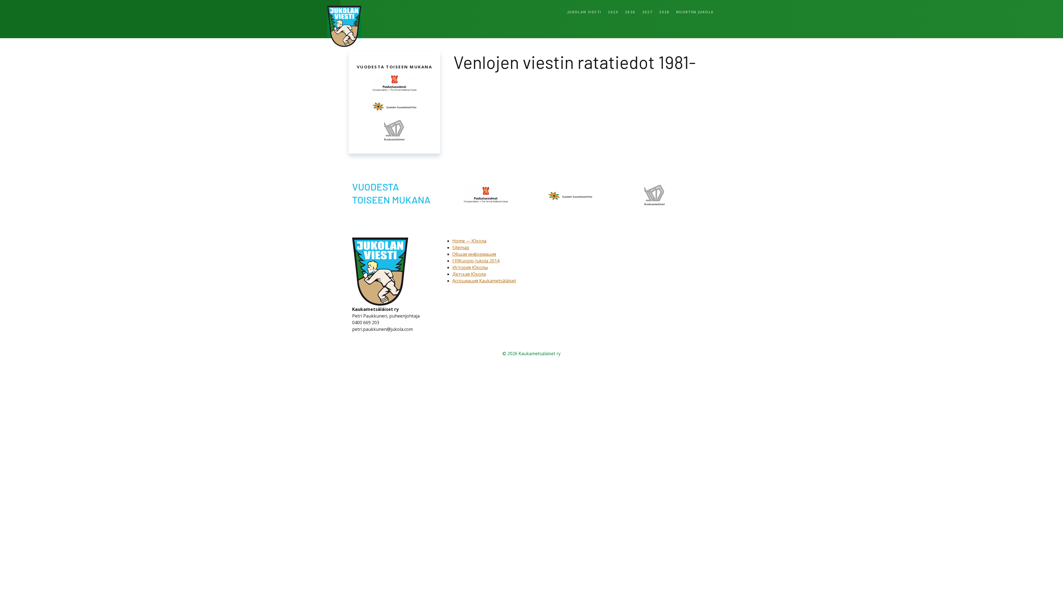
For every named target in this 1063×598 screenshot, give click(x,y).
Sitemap (460, 388)
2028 (664, 12)
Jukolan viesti (585, 12)
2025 (613, 12)
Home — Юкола (469, 381)
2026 (630, 12)
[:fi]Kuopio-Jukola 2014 (475, 401)
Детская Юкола (469, 415)
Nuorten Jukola (695, 12)
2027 (647, 12)
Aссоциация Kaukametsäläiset (484, 421)
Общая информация (474, 395)
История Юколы (470, 408)
